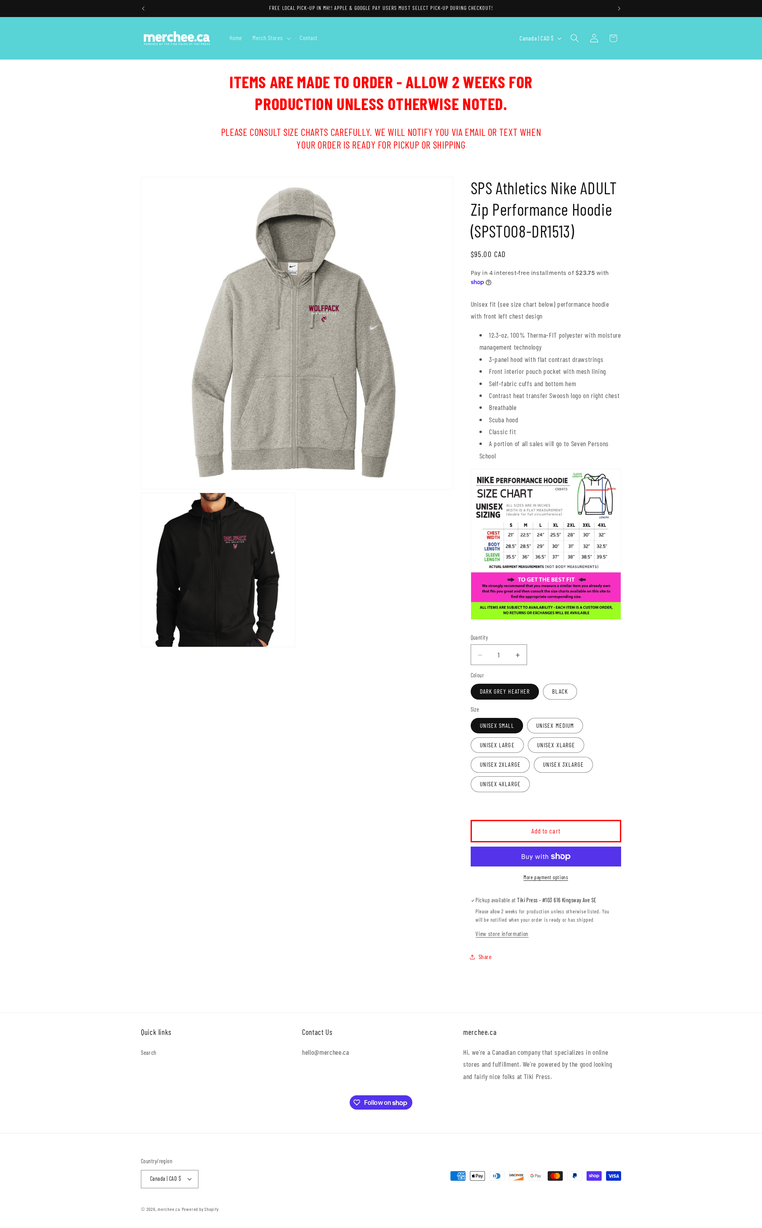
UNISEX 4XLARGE (500, 784)
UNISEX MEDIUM (555, 725)
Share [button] (485, 956)
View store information (502, 933)
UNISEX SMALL (497, 725)
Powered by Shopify (200, 1209)
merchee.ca (169, 1209)
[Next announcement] (619, 8)
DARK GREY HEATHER (505, 691)
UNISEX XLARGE (556, 744)
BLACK (560, 691)
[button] (270, 38)
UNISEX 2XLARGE (500, 764)
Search (149, 1052)
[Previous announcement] (143, 8)
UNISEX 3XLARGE (563, 764)
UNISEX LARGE (497, 744)
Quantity (479, 637)
